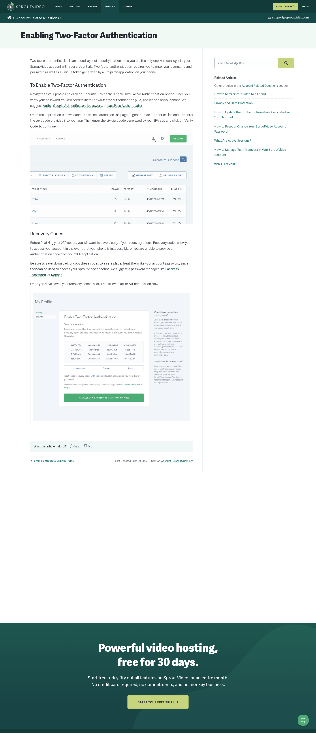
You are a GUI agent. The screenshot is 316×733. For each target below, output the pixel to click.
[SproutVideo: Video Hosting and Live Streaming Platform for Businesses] (29, 6)
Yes (76, 446)
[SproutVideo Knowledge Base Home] (9, 18)
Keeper (56, 274)
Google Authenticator (69, 105)
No (90, 446)
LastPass (172, 269)
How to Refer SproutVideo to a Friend (240, 94)
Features (74, 6)
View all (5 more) (225, 164)
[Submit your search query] (286, 63)
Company (128, 6)
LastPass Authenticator (124, 105)
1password (94, 105)
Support (110, 6)
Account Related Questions (37, 18)
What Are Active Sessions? (232, 140)
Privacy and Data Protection (233, 103)
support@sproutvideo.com (290, 17)
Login (305, 6)
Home (58, 6)
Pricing (92, 6)
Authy (47, 105)
